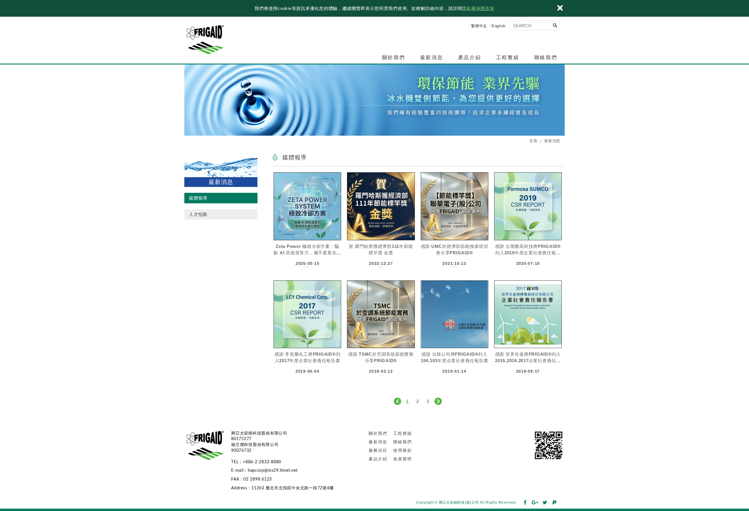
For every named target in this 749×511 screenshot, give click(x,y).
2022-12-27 (381, 263)
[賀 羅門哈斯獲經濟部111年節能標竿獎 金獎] (380, 206)
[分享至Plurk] (554, 502)
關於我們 (393, 57)
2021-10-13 (454, 263)
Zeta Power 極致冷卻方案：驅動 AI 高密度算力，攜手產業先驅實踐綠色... (307, 249)
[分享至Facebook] (525, 502)
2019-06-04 (307, 371)
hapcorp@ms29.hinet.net (273, 471)
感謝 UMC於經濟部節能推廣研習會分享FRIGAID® (454, 249)
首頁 (533, 141)
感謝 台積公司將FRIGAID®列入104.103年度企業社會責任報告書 (454, 357)
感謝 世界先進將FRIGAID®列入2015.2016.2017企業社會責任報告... (528, 357)
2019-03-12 (381, 371)
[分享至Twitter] (545, 502)
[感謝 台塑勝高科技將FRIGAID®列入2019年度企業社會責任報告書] (527, 206)
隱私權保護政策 (478, 8)
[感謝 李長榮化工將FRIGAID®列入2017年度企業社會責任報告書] (307, 314)
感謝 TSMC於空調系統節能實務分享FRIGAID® (381, 357)
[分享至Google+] (535, 502)
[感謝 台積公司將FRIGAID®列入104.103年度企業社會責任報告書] (454, 314)
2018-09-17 (528, 371)
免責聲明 (402, 459)
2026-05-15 (307, 263)
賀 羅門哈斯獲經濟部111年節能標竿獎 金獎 (381, 249)
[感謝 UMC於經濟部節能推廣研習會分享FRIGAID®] (454, 206)
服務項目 (378, 450)
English (499, 26)
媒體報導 (198, 197)
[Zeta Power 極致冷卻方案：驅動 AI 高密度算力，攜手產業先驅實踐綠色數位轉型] (307, 206)
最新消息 (431, 57)
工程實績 (507, 57)
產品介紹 (469, 57)
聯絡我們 (545, 57)
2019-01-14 (454, 371)
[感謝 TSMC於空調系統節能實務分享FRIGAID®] (380, 314)
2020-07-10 (528, 263)
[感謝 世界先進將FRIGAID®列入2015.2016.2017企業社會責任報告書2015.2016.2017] (527, 314)
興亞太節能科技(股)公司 (208, 39)
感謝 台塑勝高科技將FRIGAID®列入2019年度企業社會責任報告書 (528, 249)
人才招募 (198, 214)
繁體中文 (479, 26)
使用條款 (402, 450)
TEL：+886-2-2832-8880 (256, 462)
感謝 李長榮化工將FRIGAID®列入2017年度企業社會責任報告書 (307, 357)
